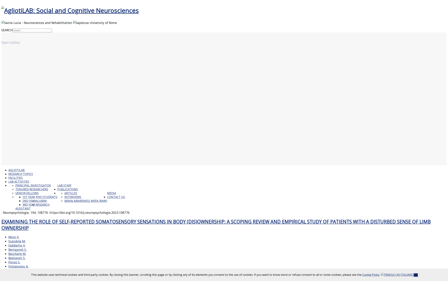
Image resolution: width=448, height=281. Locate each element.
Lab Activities (18, 182)
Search (7, 30)
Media (111, 193)
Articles (70, 193)
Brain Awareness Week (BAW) (85, 201)
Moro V (13, 237)
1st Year (28, 197)
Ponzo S (14, 262)
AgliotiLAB (16, 170)
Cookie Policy (371, 275)
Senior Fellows (27, 193)
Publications (67, 189)
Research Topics (20, 174)
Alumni (41, 201)
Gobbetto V (16, 245)
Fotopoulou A (18, 266)
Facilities (15, 178)
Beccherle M (17, 254)
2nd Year (29, 201)
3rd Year (28, 205)
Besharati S (16, 258)
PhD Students (46, 197)
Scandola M (16, 241)
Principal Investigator (33, 185)
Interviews (72, 197)
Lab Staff (64, 185)
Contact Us (116, 197)
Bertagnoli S (17, 249)
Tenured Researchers (31, 189)
